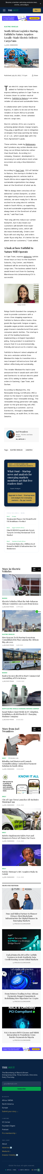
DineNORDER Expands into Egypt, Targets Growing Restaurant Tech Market (21, 532)
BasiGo (4, 598)
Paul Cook (20, 170)
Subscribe (22, 1089)
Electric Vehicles (11, 27)
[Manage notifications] (38, 1170)
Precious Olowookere (22, 924)
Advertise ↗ (7, 1147)
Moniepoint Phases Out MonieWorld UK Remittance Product (21, 520)
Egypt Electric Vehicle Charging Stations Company (20, 709)
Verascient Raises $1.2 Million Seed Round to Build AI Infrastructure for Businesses (21, 546)
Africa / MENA (7, 1100)
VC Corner (6, 1122)
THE (13, 10)
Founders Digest (8, 1126)
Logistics (29, 450)
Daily (4, 758)
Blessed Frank (9, 607)
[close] (40, 3)
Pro (37, 10)
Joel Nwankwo (12, 45)
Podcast (5, 1129)
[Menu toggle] (4, 10)
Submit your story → (10, 1111)
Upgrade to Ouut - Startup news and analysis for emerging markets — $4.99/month (22, 497)
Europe (5, 1108)
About (4, 1144)
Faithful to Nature (20, 98)
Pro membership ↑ (9, 1133)
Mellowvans (30, 144)
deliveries (28, 256)
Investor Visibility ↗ (10, 1155)
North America (8, 1104)
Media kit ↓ (6, 1151)
